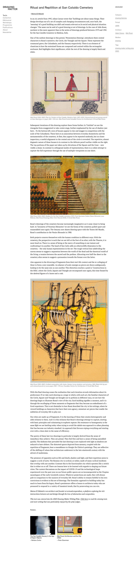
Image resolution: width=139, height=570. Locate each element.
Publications (8, 27)
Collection (7, 18)
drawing (118, 41)
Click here (84, 499)
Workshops (7, 23)
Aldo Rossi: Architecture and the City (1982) (69, 537)
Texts (5, 15)
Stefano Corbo (36, 540)
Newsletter (7, 32)
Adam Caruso (119, 33)
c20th (117, 26)
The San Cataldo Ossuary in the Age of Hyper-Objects (42, 537)
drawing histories (121, 18)
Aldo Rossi (129, 33)
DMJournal (7, 20)
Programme (7, 25)
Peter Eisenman (63, 540)
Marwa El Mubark (37, 14)
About (5, 30)
